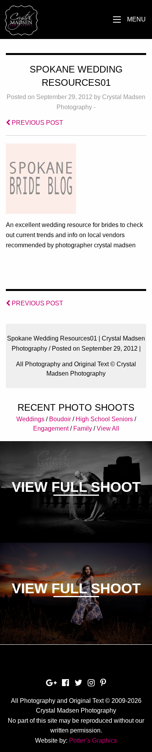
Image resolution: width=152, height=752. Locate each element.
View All (108, 428)
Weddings (30, 419)
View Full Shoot (76, 487)
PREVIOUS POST (36, 122)
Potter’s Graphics (93, 740)
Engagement (51, 428)
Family (82, 428)
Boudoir (60, 419)
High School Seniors (104, 419)
